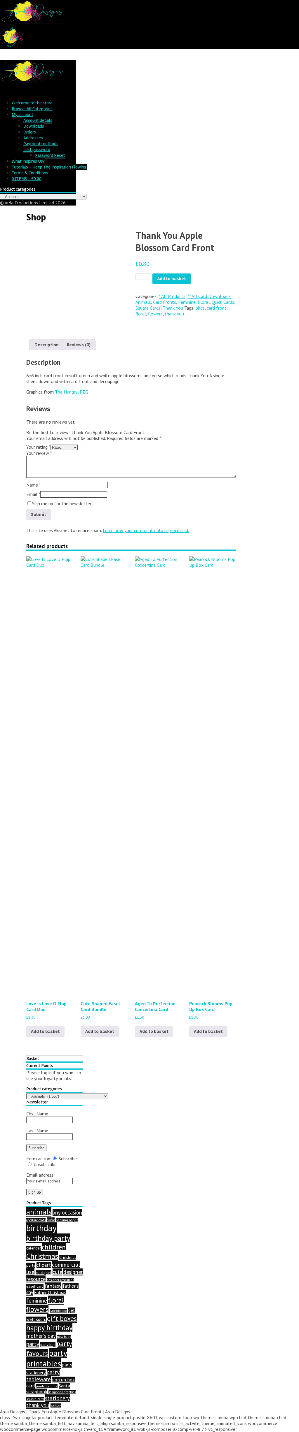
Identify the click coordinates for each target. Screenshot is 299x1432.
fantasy (53, 1285)
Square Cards (148, 308)
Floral (204, 302)
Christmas (42, 1256)
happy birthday (49, 1327)
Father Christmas (50, 1292)
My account (22, 114)
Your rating (38, 447)
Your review (39, 453)
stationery (57, 1398)
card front (217, 308)
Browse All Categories (32, 109)
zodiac (56, 1405)
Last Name (37, 1130)
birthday (41, 1227)
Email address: (40, 1175)
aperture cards (36, 1220)
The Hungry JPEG (71, 392)
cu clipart (43, 1272)
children (54, 1247)
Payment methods (40, 144)
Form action (38, 1158)
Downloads (33, 126)
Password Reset (50, 155)
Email (33, 494)
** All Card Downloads (209, 296)
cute (57, 1271)
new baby (64, 1337)
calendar (33, 1248)
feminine (36, 1300)
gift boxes (62, 1318)
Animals (143, 302)
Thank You (173, 308)
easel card (35, 1286)
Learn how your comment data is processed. (146, 530)
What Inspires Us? (28, 161)
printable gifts (47, 1386)
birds (200, 308)
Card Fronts (164, 302)
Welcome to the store (32, 103)
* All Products (172, 296)
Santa (64, 1386)
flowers (155, 314)
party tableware (43, 1376)
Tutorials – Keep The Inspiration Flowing (49, 167)
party (32, 1343)
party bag (47, 1344)
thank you (174, 314)
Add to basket (171, 279)
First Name (37, 1114)
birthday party (48, 1238)
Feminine (187, 302)
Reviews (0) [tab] (79, 345)
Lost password (36, 149)
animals (38, 1212)
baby (51, 1219)
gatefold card (58, 1311)
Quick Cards (223, 302)
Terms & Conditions (30, 173)
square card (35, 1399)
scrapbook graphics (62, 1392)
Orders (29, 132)
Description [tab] (46, 345)
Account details (37, 120)
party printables (46, 1358)
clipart (43, 1265)
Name (33, 485)
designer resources (60, 1280)
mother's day (41, 1335)
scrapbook (36, 1391)
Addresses (33, 138)
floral (140, 314)
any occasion (67, 1212)
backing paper (67, 1220)
